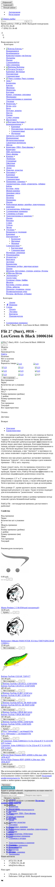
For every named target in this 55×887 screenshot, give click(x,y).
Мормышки (11, 97)
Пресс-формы (12, 154)
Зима (8, 81)
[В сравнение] (5, 344)
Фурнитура (11, 257)
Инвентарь (11, 90)
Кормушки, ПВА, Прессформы (20, 147)
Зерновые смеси (13, 193)
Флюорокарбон (12, 255)
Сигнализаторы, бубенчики (18, 209)
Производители (16, 316)
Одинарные (11, 161)
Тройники (10, 165)
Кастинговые (17, 248)
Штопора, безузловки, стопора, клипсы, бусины (27, 271)
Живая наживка (13, 191)
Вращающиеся (12, 51)
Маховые (15, 243)
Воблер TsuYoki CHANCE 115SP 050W (18, 686)
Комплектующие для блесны (18, 55)
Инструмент (11, 120)
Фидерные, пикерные (15, 252)
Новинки (13, 305)
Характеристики (13, 431)
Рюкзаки (10, 220)
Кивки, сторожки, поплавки (18, 94)
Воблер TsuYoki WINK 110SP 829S (16, 724)
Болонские (16, 239)
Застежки (10, 262)
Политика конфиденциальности (20, 809)
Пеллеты (10, 197)
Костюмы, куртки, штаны (17, 285)
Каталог (8, 823)
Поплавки (10, 172)
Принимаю (6, 785)
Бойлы (9, 186)
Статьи (9, 307)
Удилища (10, 101)
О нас (8, 812)
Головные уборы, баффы (17, 280)
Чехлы (9, 227)
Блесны (18, 49)
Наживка (10, 195)
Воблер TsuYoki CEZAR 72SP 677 (15, 676)
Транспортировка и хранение (19, 99)
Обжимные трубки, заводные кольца (22, 266)
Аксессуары (11, 278)
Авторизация (14, 12)
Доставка (13, 312)
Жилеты (9, 282)
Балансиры (11, 83)
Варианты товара (8, 363)
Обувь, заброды (13, 287)
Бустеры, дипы (12, 188)
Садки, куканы (12, 117)
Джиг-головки (27, 78)
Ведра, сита (11, 106)
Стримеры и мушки (14, 214)
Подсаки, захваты (14, 110)
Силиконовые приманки (17, 211)
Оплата (12, 309)
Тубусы (9, 225)
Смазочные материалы (16, 143)
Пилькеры (10, 58)
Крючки (10, 156)
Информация (10, 805)
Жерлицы (10, 88)
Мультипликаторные (15, 140)
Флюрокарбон (12, 847)
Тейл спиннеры (13, 65)
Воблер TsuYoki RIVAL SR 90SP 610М (17, 705)
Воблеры (20, 67)
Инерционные (12, 138)
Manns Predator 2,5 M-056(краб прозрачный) (20, 608)
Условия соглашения (15, 816)
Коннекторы (11, 264)
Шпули (9, 145)
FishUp (4, 354)
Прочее (9, 60)
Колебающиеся (12, 53)
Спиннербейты (12, 62)
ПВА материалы (13, 152)
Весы (8, 108)
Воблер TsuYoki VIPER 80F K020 (15, 714)
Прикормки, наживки (16, 181)
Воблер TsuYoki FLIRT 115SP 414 (15, 695)
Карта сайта (11, 819)
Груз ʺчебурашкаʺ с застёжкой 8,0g (16, 734)
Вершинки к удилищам (16, 232)
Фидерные (15, 133)
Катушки (10, 92)
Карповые (15, 126)
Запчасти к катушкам (15, 136)
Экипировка (12, 275)
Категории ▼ (8, 787)
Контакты (13, 314)
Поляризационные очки (16, 291)
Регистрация (14, 14)
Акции (12, 302)
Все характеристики (10, 408)
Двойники (10, 159)
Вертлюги (10, 259)
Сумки (9, 223)
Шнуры (18, 273)
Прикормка (11, 200)
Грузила (19, 69)
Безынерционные (13, 124)
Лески (9, 168)
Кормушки (10, 149)
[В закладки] (2, 344)
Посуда (9, 113)
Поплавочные (12, 74)
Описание (10, 428)
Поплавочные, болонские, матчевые (27, 129)
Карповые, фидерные (15, 72)
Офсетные (10, 163)
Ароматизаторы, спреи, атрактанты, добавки (25, 184)
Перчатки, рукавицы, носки (18, 289)
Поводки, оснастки (14, 170)
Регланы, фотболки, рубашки (19, 294)
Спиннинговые (13, 76)
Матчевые (15, 241)
